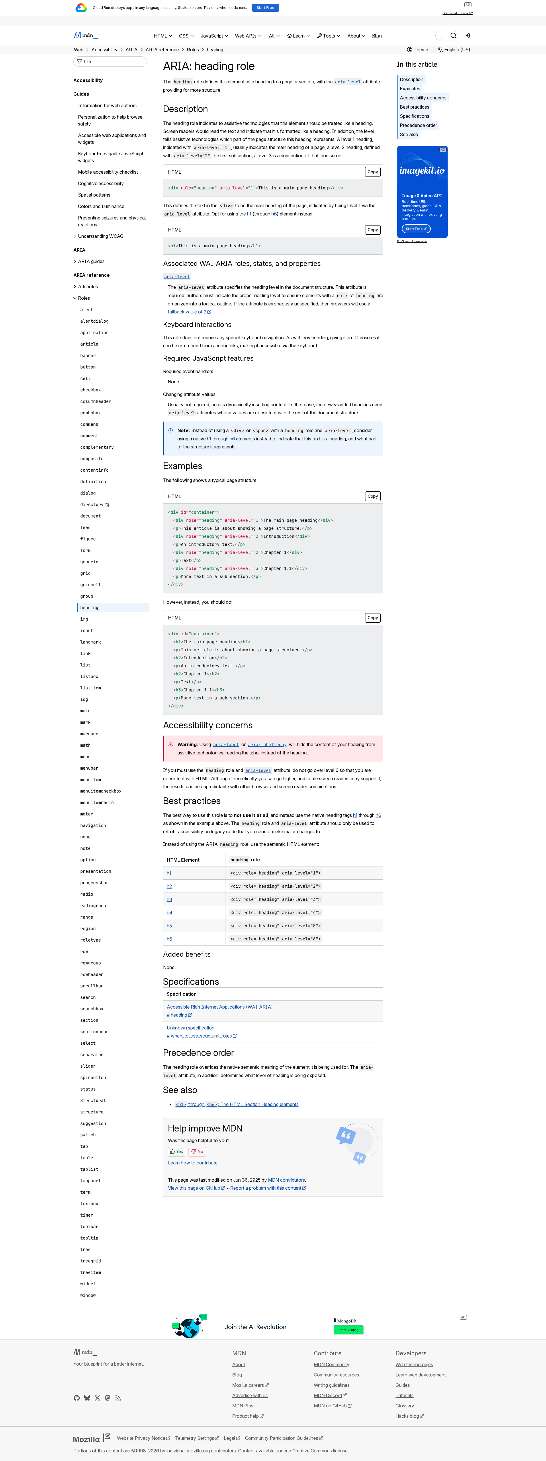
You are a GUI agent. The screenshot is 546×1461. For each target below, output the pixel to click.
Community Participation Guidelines (281, 1438)
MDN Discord (328, 1395)
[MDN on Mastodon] (107, 1398)
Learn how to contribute (193, 1163)
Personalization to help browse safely (110, 120)
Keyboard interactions (197, 324)
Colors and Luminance (101, 206)
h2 (169, 886)
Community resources (336, 1375)
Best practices (414, 107)
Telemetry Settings (194, 1438)
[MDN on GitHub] (76, 1398)
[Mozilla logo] (91, 1437)
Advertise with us (250, 1395)
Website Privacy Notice (141, 1438)
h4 (170, 912)
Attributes (88, 287)
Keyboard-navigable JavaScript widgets (110, 157)
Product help (245, 1416)
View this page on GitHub (194, 1188)
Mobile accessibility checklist (108, 172)
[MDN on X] (97, 1398)
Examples (410, 88)
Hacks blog (407, 1416)
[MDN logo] (85, 1352)
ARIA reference (91, 275)
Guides (81, 94)
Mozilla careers (248, 1385)
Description (411, 79)
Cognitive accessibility (101, 184)
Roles (84, 298)
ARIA (79, 250)
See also (409, 134)
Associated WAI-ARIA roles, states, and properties (242, 263)
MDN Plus (242, 1406)
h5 (169, 926)
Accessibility (88, 80)
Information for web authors (107, 106)
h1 (249, 214)
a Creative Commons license (318, 1451)
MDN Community (331, 1364)
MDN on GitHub (330, 1406)
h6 (274, 214)
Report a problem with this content (265, 1188)
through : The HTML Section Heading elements (237, 1104)
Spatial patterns (94, 195)
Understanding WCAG (101, 236)
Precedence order (418, 125)
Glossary (405, 1406)
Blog (377, 35)
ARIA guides (91, 261)
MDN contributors (286, 1180)
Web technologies (414, 1364)
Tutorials (405, 1395)
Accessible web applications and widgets (112, 139)
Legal (229, 1438)
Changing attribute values (189, 394)
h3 (169, 899)
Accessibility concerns (423, 98)
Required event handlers (188, 371)
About (238, 1364)
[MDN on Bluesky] (87, 1398)
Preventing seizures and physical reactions (112, 221)
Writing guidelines (332, 1385)
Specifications (414, 116)
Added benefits (187, 954)
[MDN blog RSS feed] (118, 1398)
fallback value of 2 (187, 312)
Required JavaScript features (208, 358)
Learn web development (421, 1375)
